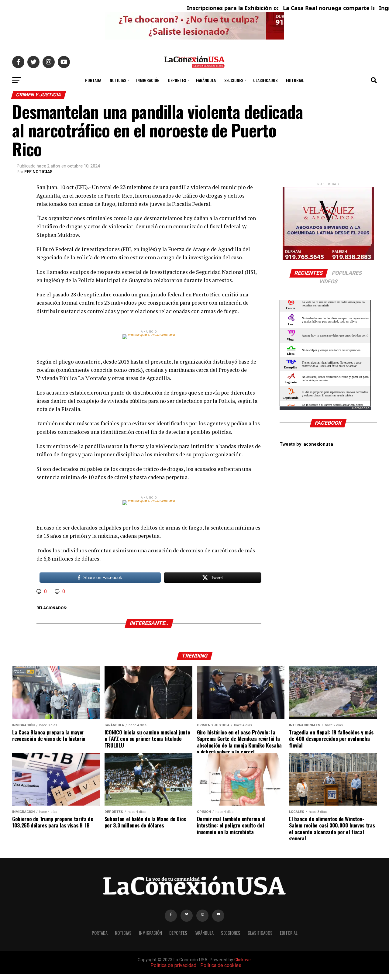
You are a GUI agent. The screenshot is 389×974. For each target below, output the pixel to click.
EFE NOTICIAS (38, 171)
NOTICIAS (118, 80)
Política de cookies (220, 965)
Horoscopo (361, 408)
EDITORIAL (295, 80)
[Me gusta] (39, 591)
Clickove (242, 959)
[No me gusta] (58, 591)
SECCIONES (233, 80)
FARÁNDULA (206, 80)
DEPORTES (177, 80)
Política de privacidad (173, 965)
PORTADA (93, 80)
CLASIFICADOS (265, 80)
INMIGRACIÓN (148, 80)
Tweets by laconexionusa (306, 444)
